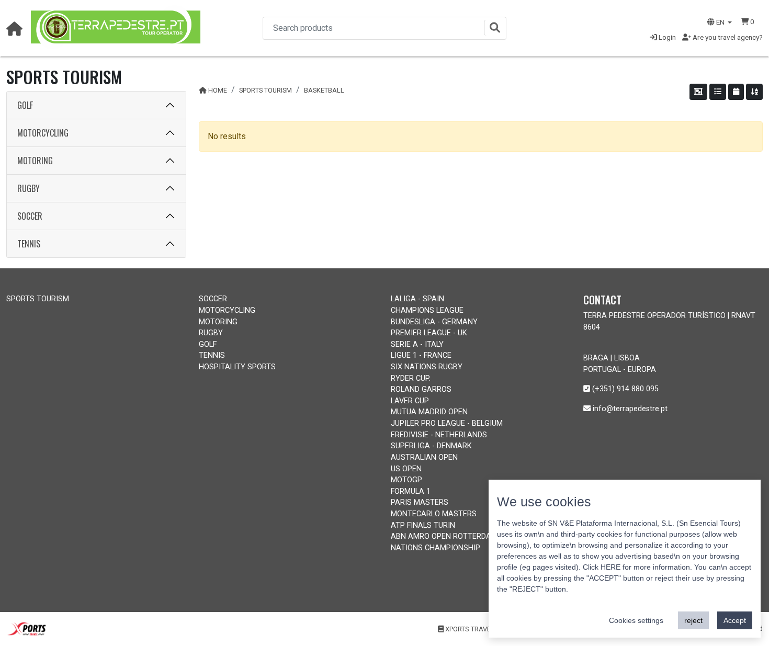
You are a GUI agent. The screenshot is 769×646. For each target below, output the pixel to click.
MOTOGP (406, 479)
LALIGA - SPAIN (417, 298)
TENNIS (28, 243)
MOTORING (35, 160)
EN (720, 22)
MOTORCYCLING (43, 133)
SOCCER (29, 216)
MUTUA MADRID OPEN (429, 411)
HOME (217, 90)
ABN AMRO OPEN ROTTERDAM (444, 536)
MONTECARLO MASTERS (434, 513)
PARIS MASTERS (419, 502)
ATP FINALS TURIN (423, 525)
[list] (717, 92)
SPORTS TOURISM (265, 90)
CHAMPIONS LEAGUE (427, 310)
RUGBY (28, 188)
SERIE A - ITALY (417, 344)
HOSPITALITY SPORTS (237, 366)
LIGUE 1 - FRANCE (421, 355)
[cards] (698, 92)
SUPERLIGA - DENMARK (431, 445)
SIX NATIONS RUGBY (426, 366)
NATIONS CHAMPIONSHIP (435, 547)
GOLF (25, 105)
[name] (754, 92)
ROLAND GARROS (421, 389)
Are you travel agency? (727, 37)
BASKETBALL (324, 90)
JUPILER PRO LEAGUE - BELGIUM (447, 423)
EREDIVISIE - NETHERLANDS (439, 434)
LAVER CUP (410, 400)
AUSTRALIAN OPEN (424, 457)
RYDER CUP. (411, 378)
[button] (747, 21)
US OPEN (406, 468)
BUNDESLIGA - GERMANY (434, 322)
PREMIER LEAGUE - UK (429, 332)
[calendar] (736, 92)
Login (666, 37)
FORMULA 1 (411, 491)
